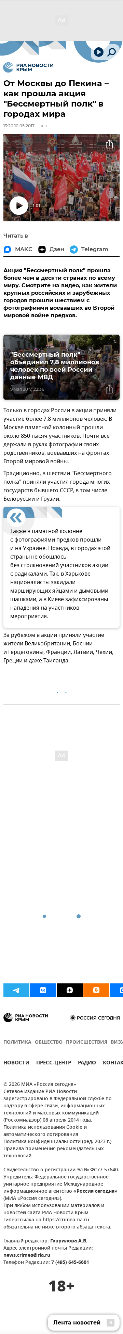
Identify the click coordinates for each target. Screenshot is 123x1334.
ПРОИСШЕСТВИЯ (86, 1042)
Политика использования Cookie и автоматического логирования (45, 1131)
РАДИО (87, 1063)
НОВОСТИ (16, 1063)
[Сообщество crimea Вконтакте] (43, 990)
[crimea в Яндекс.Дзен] (70, 990)
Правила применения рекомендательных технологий (53, 1152)
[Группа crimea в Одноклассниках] (96, 990)
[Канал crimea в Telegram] (16, 990)
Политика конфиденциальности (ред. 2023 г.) (57, 1142)
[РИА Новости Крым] (28, 67)
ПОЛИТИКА (17, 1042)
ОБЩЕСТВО (49, 1042)
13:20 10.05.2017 (19, 125)
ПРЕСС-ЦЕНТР (53, 1063)
